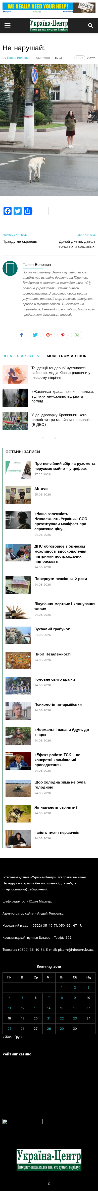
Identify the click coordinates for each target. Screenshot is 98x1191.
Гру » (18, 1037)
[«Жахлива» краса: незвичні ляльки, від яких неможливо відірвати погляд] (15, 398)
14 (49, 1008)
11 (9, 1008)
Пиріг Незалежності (52, 654)
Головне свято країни (54, 679)
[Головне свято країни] (18, 685)
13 (35, 1008)
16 (75, 1008)
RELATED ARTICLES (21, 356)
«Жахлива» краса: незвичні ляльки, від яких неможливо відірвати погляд (62, 396)
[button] (90, 25)
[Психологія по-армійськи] (18, 711)
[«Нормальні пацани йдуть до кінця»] (18, 736)
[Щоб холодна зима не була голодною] (18, 788)
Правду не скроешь (20, 241)
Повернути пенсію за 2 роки (60, 579)
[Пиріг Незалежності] (18, 660)
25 (10, 1029)
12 (22, 1008)
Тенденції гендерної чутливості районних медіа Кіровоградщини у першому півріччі (60, 373)
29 (62, 1029)
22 (62, 1018)
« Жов (7, 1037)
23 (75, 1018)
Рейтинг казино (17, 1054)
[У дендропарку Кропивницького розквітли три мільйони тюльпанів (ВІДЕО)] (15, 421)
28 (49, 1029)
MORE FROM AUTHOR (66, 356)
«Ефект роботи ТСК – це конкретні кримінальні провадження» (57, 760)
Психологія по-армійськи (58, 704)
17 (88, 1008)
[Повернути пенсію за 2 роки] (18, 585)
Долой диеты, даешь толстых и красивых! (77, 244)
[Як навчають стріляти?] (18, 814)
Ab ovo (41, 488)
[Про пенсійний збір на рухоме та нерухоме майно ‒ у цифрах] (18, 470)
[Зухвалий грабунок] (18, 635)
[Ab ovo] (18, 495)
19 (22, 1018)
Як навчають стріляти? (56, 807)
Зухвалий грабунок (52, 629)
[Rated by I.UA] (23, 1123)
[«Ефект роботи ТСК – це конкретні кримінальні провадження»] (18, 761)
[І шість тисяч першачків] (18, 839)
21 (49, 1018)
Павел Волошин (18, 58)
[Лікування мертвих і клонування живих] (18, 610)
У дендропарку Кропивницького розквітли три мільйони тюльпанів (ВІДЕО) (60, 420)
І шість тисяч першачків (56, 832)
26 (23, 1029)
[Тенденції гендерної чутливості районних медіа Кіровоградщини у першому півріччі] (15, 374)
